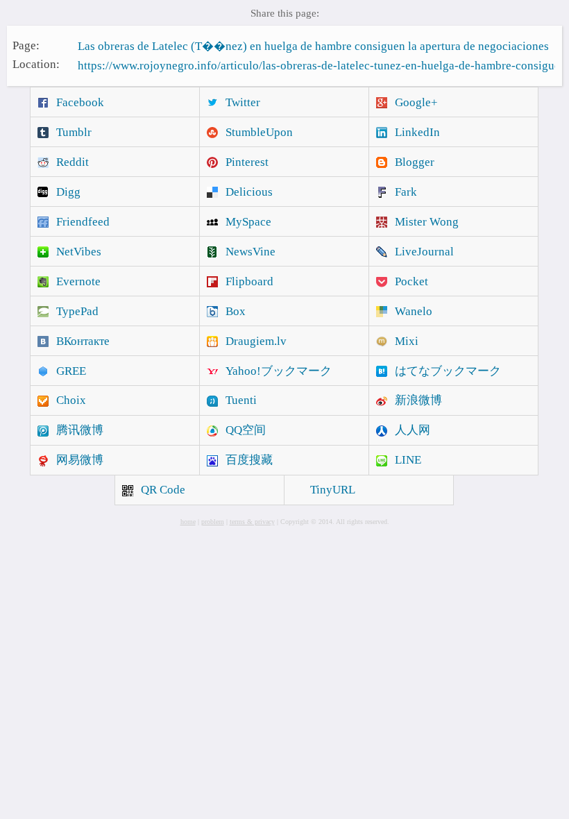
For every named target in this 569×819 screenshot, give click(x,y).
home (188, 521)
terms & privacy (252, 521)
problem (212, 521)
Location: (36, 64)
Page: (26, 44)
